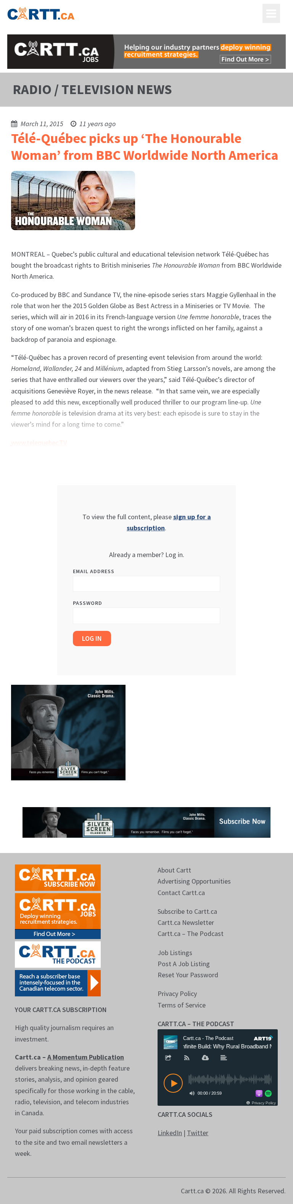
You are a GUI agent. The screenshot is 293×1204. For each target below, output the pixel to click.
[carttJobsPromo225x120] (58, 915)
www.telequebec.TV (39, 442)
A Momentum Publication (85, 1057)
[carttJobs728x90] (146, 51)
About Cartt (174, 870)
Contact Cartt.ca (181, 892)
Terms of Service (182, 1005)
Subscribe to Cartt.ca (187, 911)
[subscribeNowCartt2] (58, 877)
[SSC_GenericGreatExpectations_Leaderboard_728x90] (146, 821)
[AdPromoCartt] (58, 982)
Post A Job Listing (184, 963)
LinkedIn (170, 1132)
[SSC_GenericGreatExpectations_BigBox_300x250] (68, 731)
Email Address (93, 571)
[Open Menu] (271, 13)
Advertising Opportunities (194, 881)
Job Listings (175, 952)
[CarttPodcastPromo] (58, 953)
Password (87, 603)
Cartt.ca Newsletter (186, 922)
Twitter (197, 1132)
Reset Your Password (188, 974)
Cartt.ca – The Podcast (191, 933)
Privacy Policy (177, 993)
